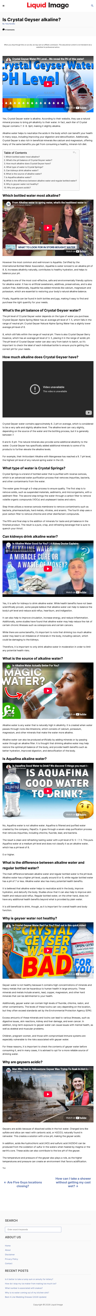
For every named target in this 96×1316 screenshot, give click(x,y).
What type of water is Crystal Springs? (24, 167)
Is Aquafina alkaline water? (19, 177)
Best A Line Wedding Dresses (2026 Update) (25, 1297)
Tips (4, 1168)
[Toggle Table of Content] (74, 152)
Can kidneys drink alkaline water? (22, 170)
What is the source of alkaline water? (24, 174)
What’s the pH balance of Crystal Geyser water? (29, 160)
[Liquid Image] (48, 6)
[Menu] (4, 6)
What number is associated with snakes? (24, 1288)
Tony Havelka (10, 24)
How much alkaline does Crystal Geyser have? (28, 163)
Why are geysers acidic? (19, 187)
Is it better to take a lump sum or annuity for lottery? (29, 1279)
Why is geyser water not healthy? (22, 184)
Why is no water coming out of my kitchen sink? (27, 1292)
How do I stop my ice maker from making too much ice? (30, 1283)
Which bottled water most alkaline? (23, 157)
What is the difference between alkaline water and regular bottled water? (41, 180)
